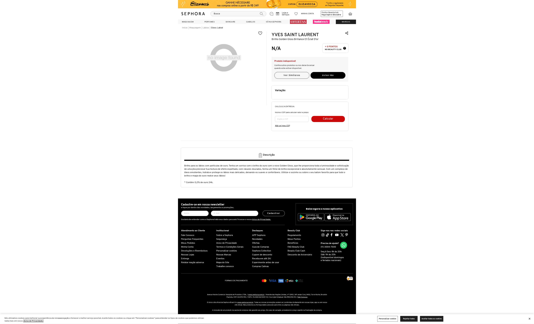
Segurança (221, 239)
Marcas (346, 22)
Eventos (220, 259)
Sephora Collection (261, 251)
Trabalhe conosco (225, 266)
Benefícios (293, 243)
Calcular (328, 118)
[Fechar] (529, 319)
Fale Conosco (187, 235)
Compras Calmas (260, 266)
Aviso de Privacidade (226, 243)
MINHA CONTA (307, 14)
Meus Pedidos (188, 243)
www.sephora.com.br (256, 295)
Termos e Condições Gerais (229, 247)
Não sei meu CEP (282, 126)
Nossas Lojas (187, 255)
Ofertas (256, 243)
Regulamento (294, 235)
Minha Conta (187, 247)
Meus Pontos (294, 239)
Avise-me (328, 75)
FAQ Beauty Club (296, 247)
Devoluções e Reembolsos (194, 251)
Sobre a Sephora (224, 235)
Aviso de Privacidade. (261, 220)
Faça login (326, 15)
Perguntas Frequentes (192, 239)
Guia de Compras (260, 247)
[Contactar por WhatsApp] (343, 245)
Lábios (206, 28)
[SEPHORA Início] (193, 13)
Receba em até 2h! (261, 259)
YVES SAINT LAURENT (295, 35)
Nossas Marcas (223, 255)
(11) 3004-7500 (328, 247)
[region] (267, 319)
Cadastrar (273, 213)
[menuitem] (188, 22)
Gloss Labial (217, 28)
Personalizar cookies (226, 251)
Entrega (185, 259)
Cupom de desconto (262, 255)
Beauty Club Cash (296, 251)
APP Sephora (258, 235)
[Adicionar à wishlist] (260, 33)
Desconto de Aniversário (300, 255)
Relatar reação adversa (192, 262)
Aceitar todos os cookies (431, 319)
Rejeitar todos (409, 319)
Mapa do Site (222, 262)
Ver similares (292, 75)
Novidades (257, 239)
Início (184, 28)
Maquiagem (195, 28)
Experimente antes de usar (265, 262)
